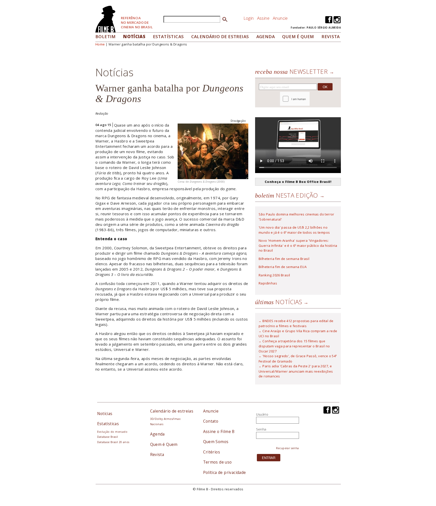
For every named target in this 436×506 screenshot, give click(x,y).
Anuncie (280, 18)
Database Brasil (107, 437)
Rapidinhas (268, 283)
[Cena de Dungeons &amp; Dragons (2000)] (213, 151)
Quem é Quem (164, 444)
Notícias (134, 36)
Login (248, 18)
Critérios (211, 452)
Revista (330, 36)
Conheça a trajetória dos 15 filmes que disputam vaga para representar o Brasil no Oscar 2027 (294, 346)
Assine (263, 18)
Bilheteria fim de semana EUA (283, 266)
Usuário (262, 414)
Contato (211, 421)
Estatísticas (168, 36)
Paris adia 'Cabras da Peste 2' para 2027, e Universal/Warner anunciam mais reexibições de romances (296, 371)
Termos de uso (217, 462)
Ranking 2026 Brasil (274, 275)
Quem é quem (298, 36)
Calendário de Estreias (220, 36)
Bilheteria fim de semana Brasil (284, 258)
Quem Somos (216, 441)
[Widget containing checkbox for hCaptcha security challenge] (308, 99)
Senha (261, 429)
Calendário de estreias (172, 411)
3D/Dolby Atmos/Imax (165, 419)
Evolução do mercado (112, 431)
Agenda (265, 36)
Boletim (105, 36)
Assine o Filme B (219, 431)
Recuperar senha (287, 448)
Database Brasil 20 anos (113, 442)
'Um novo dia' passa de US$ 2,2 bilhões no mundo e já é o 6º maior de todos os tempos (294, 230)
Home (100, 44)
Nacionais (157, 424)
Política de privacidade (224, 472)
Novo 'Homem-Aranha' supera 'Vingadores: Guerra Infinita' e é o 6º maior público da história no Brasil (298, 245)
